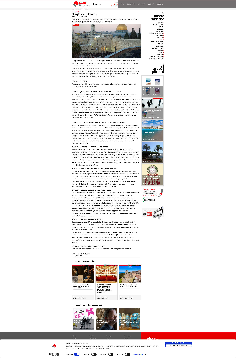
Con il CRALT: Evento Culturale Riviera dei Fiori (152, 155)
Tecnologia (159, 35)
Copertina (159, 54)
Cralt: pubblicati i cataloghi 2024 (151, 88)
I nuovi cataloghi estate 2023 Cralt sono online (152, 111)
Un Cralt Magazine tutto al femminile (82, 321)
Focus (161, 52)
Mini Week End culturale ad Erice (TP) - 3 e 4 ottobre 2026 (128, 285)
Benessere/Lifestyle (156, 33)
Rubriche (130, 4)
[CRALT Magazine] (81, 4)
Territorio (159, 46)
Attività (160, 44)
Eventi (161, 27)
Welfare (160, 37)
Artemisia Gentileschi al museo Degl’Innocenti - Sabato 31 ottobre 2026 (82, 286)
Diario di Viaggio (157, 42)
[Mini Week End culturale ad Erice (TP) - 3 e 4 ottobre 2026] (130, 274)
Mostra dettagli (138, 354)
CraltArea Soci (114, 5)
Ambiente (159, 31)
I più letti (141, 4)
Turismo (75, 25)
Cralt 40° (160, 23)
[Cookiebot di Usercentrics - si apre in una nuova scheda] (54, 354)
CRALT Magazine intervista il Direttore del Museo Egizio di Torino (129, 322)
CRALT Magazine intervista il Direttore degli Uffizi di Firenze (106, 322)
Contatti (160, 4)
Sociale (160, 50)
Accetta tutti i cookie (178, 343)
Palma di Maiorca (148, 132)
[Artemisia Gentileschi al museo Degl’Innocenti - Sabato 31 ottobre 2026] (83, 274)
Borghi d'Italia (157, 48)
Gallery (151, 4)
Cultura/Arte (158, 25)
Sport (161, 40)
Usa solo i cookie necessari (178, 345)
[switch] (94, 354)
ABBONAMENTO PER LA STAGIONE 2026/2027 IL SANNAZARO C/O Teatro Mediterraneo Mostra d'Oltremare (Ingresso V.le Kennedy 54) (104, 288)
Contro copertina (156, 56)
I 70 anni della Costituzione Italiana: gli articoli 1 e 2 (151, 177)
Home (122, 4)
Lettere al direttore (155, 59)
